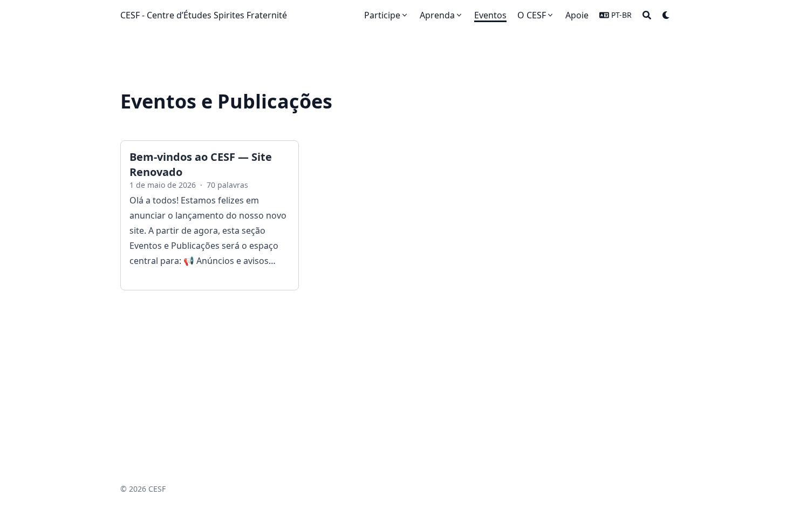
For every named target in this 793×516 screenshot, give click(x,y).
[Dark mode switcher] (666, 15)
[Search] (646, 15)
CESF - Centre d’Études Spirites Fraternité (203, 15)
